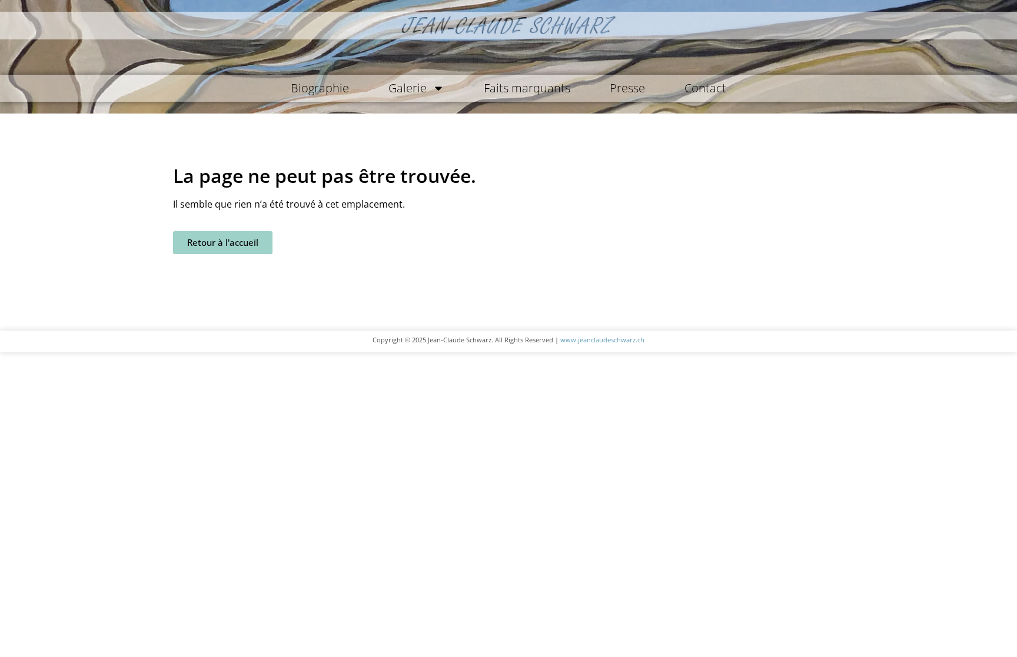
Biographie (320, 88)
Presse (627, 88)
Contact (705, 88)
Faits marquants (527, 88)
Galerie (407, 88)
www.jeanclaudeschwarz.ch (602, 339)
